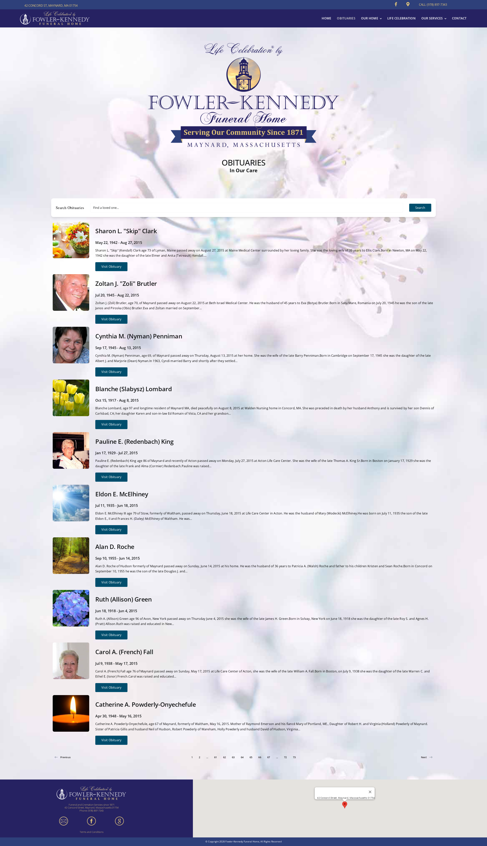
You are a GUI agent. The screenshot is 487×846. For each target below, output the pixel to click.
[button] (344, 804)
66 (259, 757)
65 (251, 757)
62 (224, 757)
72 (285, 757)
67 (268, 757)
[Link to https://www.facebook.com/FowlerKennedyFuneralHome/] (396, 4)
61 (215, 757)
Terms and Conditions (91, 832)
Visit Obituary (111, 266)
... (207, 757)
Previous (65, 757)
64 (242, 757)
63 (233, 757)
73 (294, 757)
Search (420, 208)
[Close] (370, 791)
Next (424, 757)
